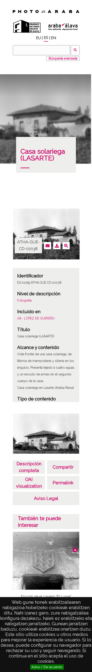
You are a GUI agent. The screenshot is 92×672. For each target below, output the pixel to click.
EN (53, 38)
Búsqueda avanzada (63, 58)
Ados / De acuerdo (47, 667)
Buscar (75, 50)
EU (38, 38)
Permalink (63, 482)
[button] (75, 550)
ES (46, 38)
